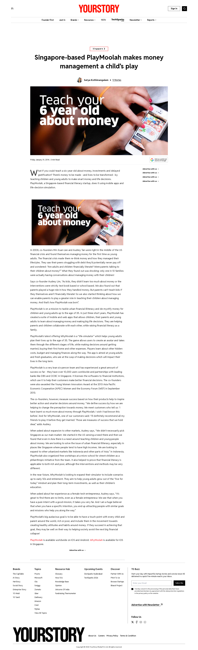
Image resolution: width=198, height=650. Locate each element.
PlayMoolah (36, 540)
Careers (101, 636)
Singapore (98, 49)
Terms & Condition (128, 636)
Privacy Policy (112, 636)
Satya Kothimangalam (96, 80)
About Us (92, 636)
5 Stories (117, 80)
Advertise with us (76, 550)
